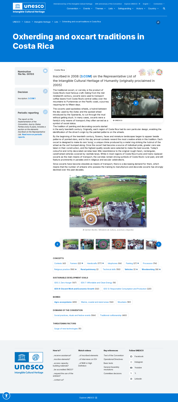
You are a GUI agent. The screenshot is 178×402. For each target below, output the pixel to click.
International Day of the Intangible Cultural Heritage (73, 4)
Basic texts (108, 363)
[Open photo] (108, 201)
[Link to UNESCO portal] (30, 6)
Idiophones (113, 263)
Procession (148, 263)
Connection (158, 4)
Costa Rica (59, 70)
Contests (58, 263)
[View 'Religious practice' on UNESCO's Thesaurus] (75, 269)
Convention (72, 8)
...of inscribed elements (88, 355)
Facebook (139, 356)
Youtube (138, 367)
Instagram (139, 362)
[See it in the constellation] (142, 72)
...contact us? (58, 380)
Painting (129, 263)
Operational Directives (113, 359)
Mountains (122, 302)
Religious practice (62, 269)
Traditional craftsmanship (110, 315)
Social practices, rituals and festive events (72, 315)
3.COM (86, 76)
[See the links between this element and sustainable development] (159, 72)
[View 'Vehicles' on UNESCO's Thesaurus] (136, 269)
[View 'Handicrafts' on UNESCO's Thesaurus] (103, 263)
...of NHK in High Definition (85, 364)
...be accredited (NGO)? (63, 369)
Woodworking (148, 269)
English (145, 4)
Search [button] (163, 8)
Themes (99, 8)
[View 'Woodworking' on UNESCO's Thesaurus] (159, 269)
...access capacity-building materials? (61, 364)
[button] (158, 23)
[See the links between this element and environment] (151, 72)
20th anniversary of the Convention (108, 4)
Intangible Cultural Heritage (29, 11)
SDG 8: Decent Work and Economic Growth (74, 289)
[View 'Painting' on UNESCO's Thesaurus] (138, 263)
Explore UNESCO (130, 4)
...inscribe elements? (61, 359)
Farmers (73, 263)
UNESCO (16, 22)
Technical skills (109, 269)
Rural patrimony (88, 269)
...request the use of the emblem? (63, 374)
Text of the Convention (114, 355)
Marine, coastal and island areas (95, 302)
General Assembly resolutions (111, 368)
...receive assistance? (62, 355)
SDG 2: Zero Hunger (63, 283)
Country (152, 8)
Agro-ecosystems (63, 302)
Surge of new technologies (66, 328)
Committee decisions (113, 373)
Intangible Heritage (42, 22)
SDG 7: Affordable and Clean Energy (96, 283)
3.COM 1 (31, 98)
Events (86, 8)
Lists (110, 8)
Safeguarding (124, 8)
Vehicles (129, 269)
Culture (27, 22)
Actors (139, 8)
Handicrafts (92, 263)
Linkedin (138, 379)
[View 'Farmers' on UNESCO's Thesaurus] (82, 263)
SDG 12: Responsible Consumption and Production (124, 289)
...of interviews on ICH (87, 359)
